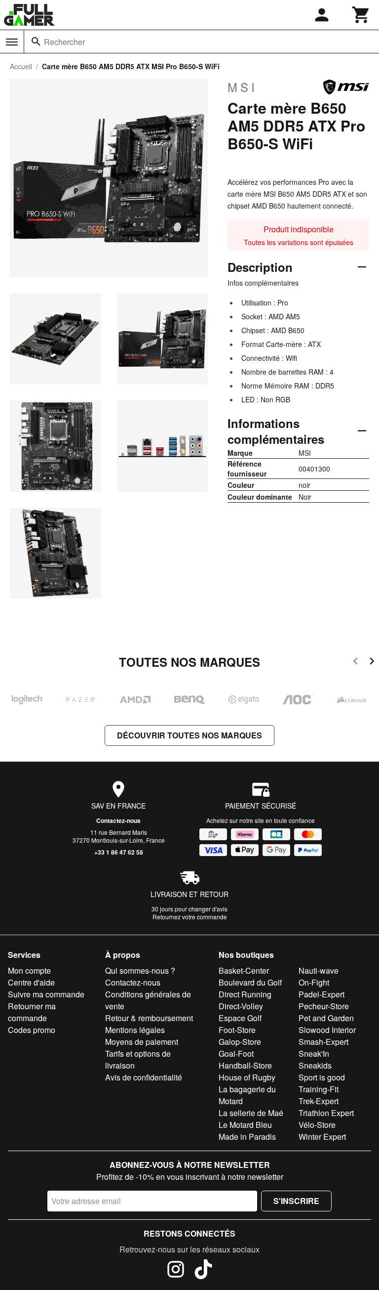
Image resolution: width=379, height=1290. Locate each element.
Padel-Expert (321, 994)
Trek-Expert (319, 1101)
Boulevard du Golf (250, 982)
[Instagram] (176, 1270)
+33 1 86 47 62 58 (118, 852)
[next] (372, 662)
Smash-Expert (323, 1041)
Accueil (21, 66)
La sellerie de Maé (251, 1112)
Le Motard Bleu (245, 1124)
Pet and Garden (326, 1018)
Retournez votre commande (189, 916)
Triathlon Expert (326, 1112)
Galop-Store (240, 1041)
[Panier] (361, 15)
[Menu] (12, 42)
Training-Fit (319, 1089)
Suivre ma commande (46, 994)
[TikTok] (203, 1270)
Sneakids (315, 1065)
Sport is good (322, 1077)
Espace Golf (240, 1018)
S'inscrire (296, 1200)
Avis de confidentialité (143, 1077)
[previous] (355, 662)
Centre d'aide (31, 982)
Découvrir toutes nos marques (189, 735)
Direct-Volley (241, 1006)
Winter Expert (322, 1136)
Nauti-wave (319, 970)
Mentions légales (135, 1029)
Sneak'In (314, 1053)
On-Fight (314, 982)
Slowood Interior (327, 1029)
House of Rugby (247, 1077)
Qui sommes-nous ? (140, 970)
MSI (242, 87)
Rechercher (64, 41)
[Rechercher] (36, 41)
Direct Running (245, 994)
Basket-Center (244, 970)
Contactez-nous (118, 820)
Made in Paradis (247, 1136)
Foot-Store (237, 1029)
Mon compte (29, 970)
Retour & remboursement (149, 1018)
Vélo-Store (317, 1124)
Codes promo (31, 1029)
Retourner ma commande (32, 1012)
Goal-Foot (236, 1053)
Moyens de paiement (141, 1041)
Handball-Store (245, 1065)
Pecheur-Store (324, 1006)
